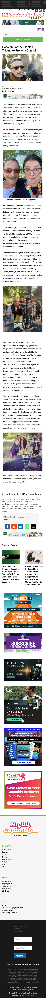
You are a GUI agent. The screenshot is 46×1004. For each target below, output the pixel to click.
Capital (4, 854)
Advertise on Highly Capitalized (12, 908)
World (4, 867)
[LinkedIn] (20, 526)
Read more (35, 982)
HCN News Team (9, 91)
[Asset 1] (23, 13)
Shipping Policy (7, 883)
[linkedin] (44, 10)
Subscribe (19, 956)
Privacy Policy (6, 888)
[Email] (33, 526)
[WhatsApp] (27, 526)
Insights (5, 862)
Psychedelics (6, 859)
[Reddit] (14, 526)
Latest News (6, 849)
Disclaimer (5, 891)
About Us (5, 905)
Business (5, 852)
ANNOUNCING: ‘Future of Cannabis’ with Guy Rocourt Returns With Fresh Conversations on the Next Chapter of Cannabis (11, 574)
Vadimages (30, 995)
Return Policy (6, 881)
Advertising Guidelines (9, 913)
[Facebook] (7, 526)
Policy (4, 864)
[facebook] (36, 10)
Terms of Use (6, 886)
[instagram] (40, 10)
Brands (4, 857)
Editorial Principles (8, 910)
